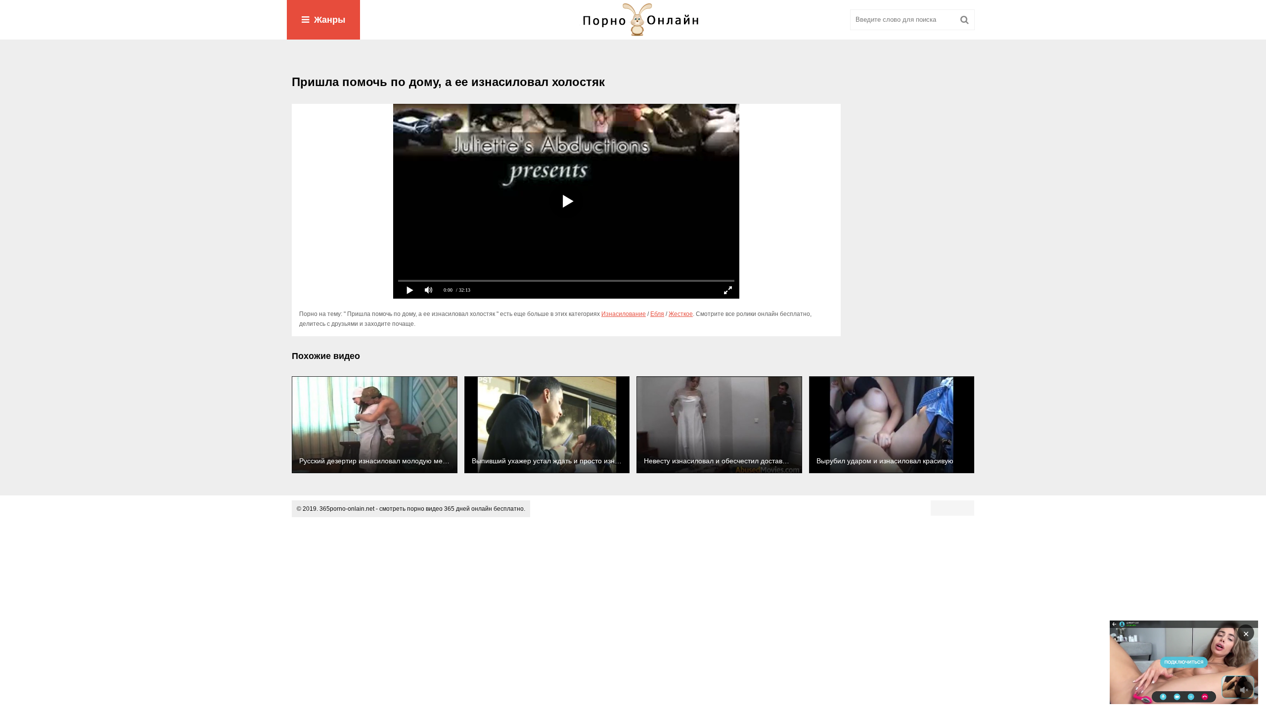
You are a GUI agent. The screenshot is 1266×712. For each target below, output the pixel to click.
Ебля (657, 314)
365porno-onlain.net (346, 508)
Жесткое (681, 314)
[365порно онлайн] (633, 20)
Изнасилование (623, 314)
